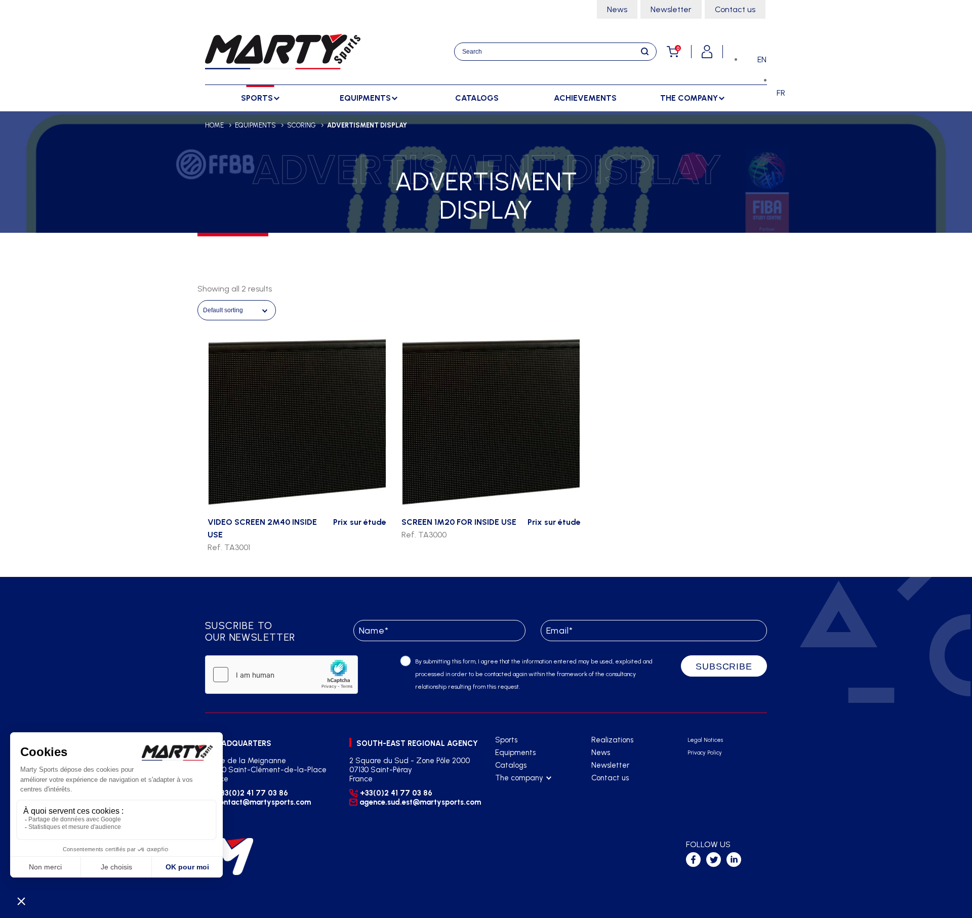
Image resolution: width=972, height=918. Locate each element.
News (617, 9)
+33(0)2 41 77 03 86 (252, 793)
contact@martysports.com (263, 802)
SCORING (301, 125)
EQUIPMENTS (255, 125)
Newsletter (671, 9)
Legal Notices (705, 740)
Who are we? (518, 791)
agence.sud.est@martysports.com (418, 802)
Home (214, 125)
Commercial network (530, 803)
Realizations (612, 739)
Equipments (515, 752)
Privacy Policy (704, 752)
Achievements (585, 98)
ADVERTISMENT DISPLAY (367, 125)
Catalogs (477, 98)
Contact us (735, 9)
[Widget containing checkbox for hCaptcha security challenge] (281, 674)
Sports (506, 739)
